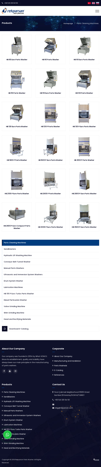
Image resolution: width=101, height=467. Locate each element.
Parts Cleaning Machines (15, 242)
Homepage (68, 23)
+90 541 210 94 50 (11, 3)
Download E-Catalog (18, 329)
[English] (93, 3)
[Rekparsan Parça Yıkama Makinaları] (13, 11)
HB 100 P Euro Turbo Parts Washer (19, 293)
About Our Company (63, 356)
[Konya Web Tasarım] (96, 459)
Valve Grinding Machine (14, 306)
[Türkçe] (89, 3)
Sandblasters (10, 249)
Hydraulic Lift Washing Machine (18, 255)
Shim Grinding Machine (14, 313)
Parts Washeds (60, 365)
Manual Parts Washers (14, 268)
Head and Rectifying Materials (17, 319)
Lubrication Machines (13, 287)
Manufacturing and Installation (67, 361)
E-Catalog (58, 370)
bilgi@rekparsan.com (64, 408)
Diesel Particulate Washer (15, 300)
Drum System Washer (13, 281)
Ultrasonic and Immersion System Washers (23, 274)
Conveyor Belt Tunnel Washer (17, 262)
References (59, 375)
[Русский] (97, 3)
